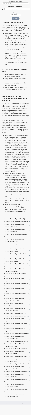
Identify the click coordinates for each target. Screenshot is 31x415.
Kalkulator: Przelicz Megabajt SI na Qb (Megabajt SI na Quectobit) (14, 395)
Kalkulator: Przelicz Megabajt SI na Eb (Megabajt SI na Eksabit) (14, 360)
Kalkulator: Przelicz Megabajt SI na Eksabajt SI (16, 265)
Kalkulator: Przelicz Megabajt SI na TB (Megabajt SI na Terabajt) (14, 250)
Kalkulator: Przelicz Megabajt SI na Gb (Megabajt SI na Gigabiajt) (14, 337)
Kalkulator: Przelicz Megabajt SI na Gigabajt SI (15, 235)
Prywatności (8, 402)
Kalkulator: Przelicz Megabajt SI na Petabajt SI (15, 255)
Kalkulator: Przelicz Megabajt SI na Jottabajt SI (16, 285)
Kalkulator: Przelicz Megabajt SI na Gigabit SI (16, 333)
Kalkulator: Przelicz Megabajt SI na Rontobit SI (15, 380)
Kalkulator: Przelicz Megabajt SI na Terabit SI (16, 341)
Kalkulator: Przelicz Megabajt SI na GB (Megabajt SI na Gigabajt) (14, 240)
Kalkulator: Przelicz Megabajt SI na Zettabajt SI (16, 275)
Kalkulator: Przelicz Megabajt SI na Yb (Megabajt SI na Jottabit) (14, 375)
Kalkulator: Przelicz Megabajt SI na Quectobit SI (16, 390)
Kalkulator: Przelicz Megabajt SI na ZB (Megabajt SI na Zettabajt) (14, 280)
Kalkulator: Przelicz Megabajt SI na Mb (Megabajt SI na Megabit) (14, 330)
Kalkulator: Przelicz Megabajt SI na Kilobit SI (16, 316)
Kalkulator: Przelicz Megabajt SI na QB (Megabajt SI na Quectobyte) (14, 309)
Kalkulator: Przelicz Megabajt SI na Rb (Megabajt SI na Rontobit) (14, 385)
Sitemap (13, 402)
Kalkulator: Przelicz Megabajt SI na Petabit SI (16, 348)
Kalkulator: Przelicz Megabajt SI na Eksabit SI (16, 356)
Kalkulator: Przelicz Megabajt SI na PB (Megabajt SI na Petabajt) (14, 260)
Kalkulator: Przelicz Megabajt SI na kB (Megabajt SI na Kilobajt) (14, 225)
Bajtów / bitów (15, 76)
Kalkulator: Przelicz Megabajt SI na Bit (14, 313)
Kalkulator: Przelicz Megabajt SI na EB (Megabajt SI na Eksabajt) (14, 270)
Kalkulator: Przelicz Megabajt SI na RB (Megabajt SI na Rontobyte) (14, 300)
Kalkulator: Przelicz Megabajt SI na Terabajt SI (15, 245)
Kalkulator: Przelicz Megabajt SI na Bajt (14, 219)
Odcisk (2, 402)
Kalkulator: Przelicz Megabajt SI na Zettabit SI (16, 364)
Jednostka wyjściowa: (15, 13)
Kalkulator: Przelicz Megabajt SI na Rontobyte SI (16, 295)
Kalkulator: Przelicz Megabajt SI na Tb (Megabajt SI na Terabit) (14, 345)
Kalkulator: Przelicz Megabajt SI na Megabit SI (15, 325)
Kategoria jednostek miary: (15, 1)
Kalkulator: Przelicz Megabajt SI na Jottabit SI (16, 371)
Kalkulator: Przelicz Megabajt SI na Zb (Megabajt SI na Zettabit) (14, 368)
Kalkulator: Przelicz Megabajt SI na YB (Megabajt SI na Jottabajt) (14, 290)
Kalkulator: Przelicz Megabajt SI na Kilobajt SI (16, 221)
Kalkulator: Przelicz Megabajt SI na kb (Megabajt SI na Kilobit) (14, 320)
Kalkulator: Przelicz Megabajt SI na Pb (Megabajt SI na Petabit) (14, 352)
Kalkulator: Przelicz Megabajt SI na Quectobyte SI (13, 304)
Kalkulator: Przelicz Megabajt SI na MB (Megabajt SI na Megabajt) (14, 230)
